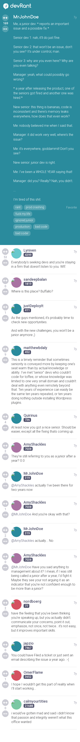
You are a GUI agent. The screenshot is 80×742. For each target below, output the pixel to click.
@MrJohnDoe (21, 514)
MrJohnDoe (26, 17)
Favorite (71, 207)
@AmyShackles (22, 485)
